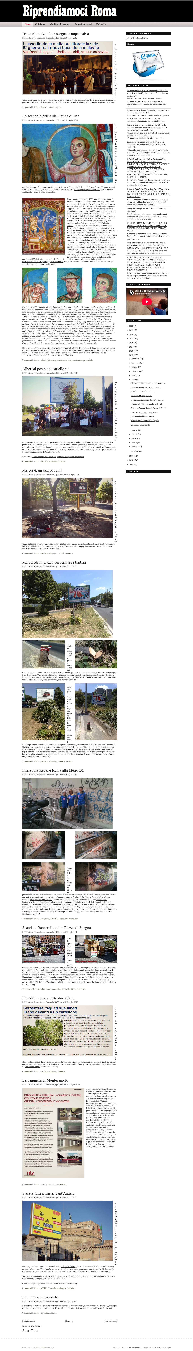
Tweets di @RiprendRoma (137, 38)
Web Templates (134, 1347)
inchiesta (59, 360)
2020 (131, 326)
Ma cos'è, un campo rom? (42, 470)
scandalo (89, 360)
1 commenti (27, 107)
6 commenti (27, 360)
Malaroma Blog (28, 984)
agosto (135, 375)
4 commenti (27, 919)
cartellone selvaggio (48, 461)
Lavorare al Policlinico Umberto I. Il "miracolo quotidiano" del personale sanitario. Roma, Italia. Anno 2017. (147, 144)
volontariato (73, 919)
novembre (136, 363)
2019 (131, 330)
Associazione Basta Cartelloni (44, 457)
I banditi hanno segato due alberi (48, 998)
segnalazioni (61, 1184)
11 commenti (27, 989)
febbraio (135, 447)
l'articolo (100, 1064)
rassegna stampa (55, 107)
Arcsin (124, 1347)
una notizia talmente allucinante (82, 102)
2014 (131, 347)
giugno (134, 430)
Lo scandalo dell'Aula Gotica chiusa (50, 116)
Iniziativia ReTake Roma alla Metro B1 (53, 770)
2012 (131, 355)
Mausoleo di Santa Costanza (41, 899)
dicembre (136, 359)
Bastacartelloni (116, 1221)
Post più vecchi (111, 1321)
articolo (44, 360)
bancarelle (66, 989)
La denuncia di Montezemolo (45, 1080)
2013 (131, 351)
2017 (131, 339)
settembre (136, 371)
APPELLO (54, 919)
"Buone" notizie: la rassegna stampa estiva (55, 34)
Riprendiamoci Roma (45, 1347)
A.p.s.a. (110, 338)
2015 (131, 343)
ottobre (135, 367)
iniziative (61, 461)
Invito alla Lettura (68, 1266)
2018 (131, 334)
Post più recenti (28, 1321)
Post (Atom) (36, 1326)
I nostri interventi (83, 24)
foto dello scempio (32, 1067)
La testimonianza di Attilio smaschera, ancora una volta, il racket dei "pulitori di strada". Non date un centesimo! (147, 93)
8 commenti (27, 461)
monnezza (69, 553)
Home (27, 24)
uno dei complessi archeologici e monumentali (57, 902)
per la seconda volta (116, 165)
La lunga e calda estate (40, 1297)
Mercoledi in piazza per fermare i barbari (54, 562)
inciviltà (67, 360)
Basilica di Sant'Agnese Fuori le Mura (88, 897)
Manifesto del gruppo (60, 24)
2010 (131, 460)
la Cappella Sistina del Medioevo (87, 189)
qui (85, 321)
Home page (69, 1321)
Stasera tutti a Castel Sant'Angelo (48, 1193)
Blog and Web (165, 1347)
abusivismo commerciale (51, 989)
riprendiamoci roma (48, 1313)
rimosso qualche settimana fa (65, 1283)
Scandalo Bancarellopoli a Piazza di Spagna (56, 928)
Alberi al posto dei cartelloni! (45, 369)
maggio (135, 434)
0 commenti (27, 1288)
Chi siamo (40, 24)
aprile (134, 438)
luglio (134, 380)
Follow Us (101, 24)
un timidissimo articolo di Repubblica (93, 240)
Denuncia (44, 107)
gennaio (135, 451)
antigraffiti (45, 919)
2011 (131, 456)
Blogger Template (149, 1347)
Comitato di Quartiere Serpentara (70, 457)
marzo (134, 443)
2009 (131, 464)
